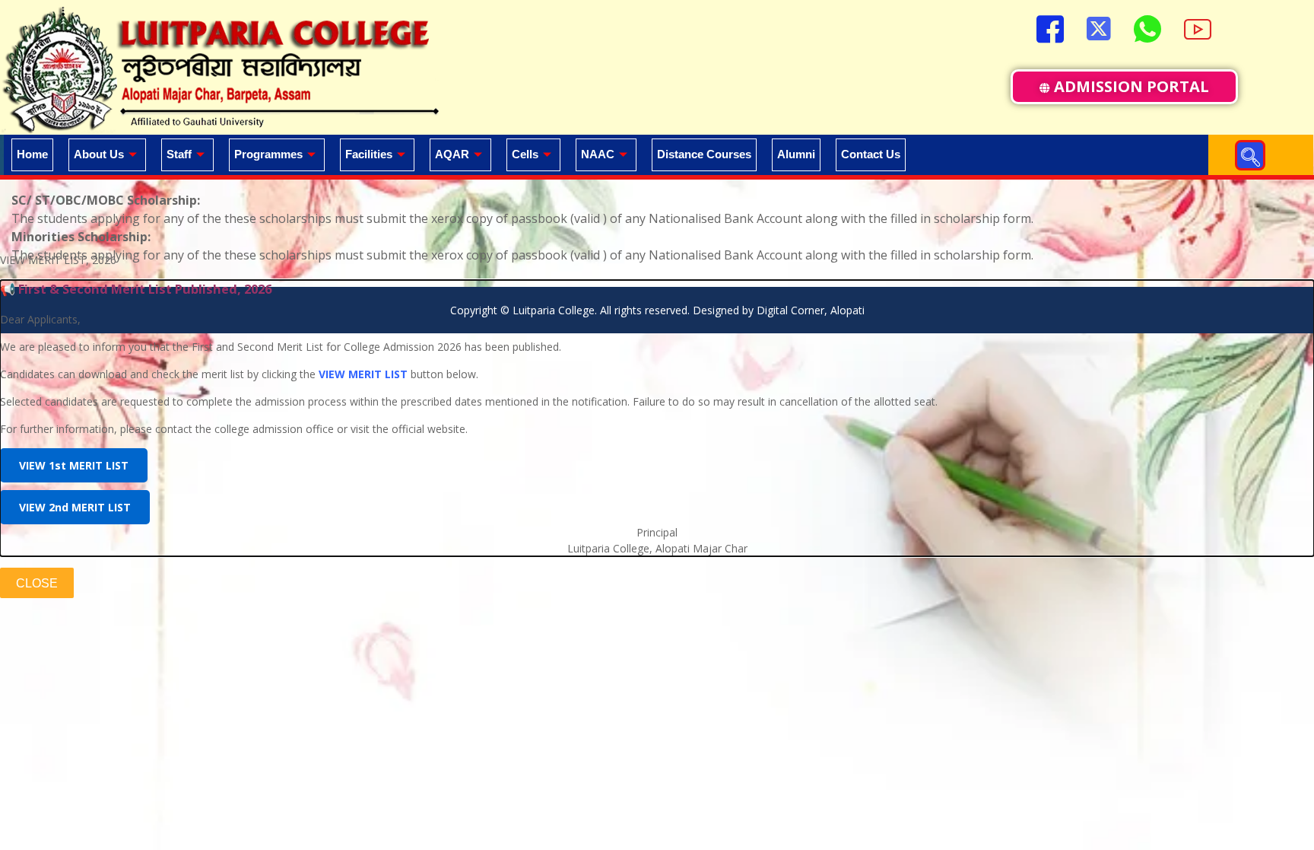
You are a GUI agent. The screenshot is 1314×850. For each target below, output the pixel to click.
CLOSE (37, 583)
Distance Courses (704, 154)
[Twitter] (1099, 27)
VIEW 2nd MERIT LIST (75, 507)
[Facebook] (1050, 27)
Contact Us (870, 154)
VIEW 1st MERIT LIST (74, 465)
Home (32, 154)
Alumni (796, 154)
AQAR (452, 154)
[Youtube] (1197, 27)
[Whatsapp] (1147, 27)
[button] (1250, 155)
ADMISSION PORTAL (1131, 86)
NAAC (597, 154)
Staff (179, 154)
